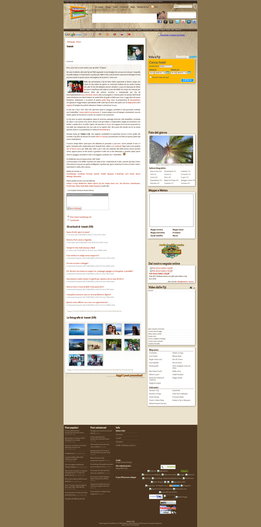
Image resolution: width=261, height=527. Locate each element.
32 (121, 311)
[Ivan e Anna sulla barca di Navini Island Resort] (113, 334)
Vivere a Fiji (178, 29)
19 (96, 311)
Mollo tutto (176, 371)
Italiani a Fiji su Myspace (181, 400)
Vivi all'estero (125, 183)
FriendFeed (119, 174)
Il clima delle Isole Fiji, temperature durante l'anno (74, 432)
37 (130, 370)
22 (102, 311)
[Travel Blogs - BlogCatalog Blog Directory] (167, 478)
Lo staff (118, 438)
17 (93, 311)
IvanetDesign (71, 174)
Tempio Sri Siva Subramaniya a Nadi (80, 248)
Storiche (153, 183)
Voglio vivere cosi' (112, 183)
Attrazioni (82, 29)
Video (172, 29)
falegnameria (132, 103)
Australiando (154, 363)
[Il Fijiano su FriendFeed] (194, 23)
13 (87, 311)
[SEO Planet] (178, 481)
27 (111, 311)
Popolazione (154, 180)
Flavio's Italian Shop (156, 400)
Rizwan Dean (177, 356)
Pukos (126, 468)
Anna (109, 124)
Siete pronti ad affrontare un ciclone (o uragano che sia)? (100, 485)
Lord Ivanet (129, 174)
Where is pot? (154, 374)
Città (152, 174)
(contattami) (74, 220)
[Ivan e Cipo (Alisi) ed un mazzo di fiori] (131, 350)
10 (82, 311)
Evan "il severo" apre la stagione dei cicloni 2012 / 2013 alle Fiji (75, 486)
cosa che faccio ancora (89, 95)
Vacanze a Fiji (154, 390)
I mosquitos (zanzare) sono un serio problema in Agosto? (88, 294)
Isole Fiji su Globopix (180, 394)
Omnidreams (135, 183)
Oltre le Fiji (145, 29)
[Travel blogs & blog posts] (174, 485)
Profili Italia (70, 186)
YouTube (89, 174)
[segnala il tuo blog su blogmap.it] (161, 488)
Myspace (110, 174)
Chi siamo (99, 7)
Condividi (124, 7)
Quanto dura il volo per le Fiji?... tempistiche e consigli (75, 439)
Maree (175, 235)
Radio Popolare (94, 186)
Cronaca (94, 29)
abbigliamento (182, 282)
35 (126, 370)
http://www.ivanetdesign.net (80, 217)
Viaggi (108, 7)
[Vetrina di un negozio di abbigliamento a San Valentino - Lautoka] (76, 365)
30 (117, 311)
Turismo (168, 29)
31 (119, 311)
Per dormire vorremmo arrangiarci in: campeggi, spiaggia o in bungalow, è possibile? (99, 271)
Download (126, 29)
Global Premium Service (157, 403)
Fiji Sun (101, 183)
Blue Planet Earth (155, 371)
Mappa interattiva (157, 232)
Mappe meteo (178, 229)
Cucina (99, 29)
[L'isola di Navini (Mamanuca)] (94, 334)
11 (84, 311)
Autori (78, 42)
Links (115, 7)
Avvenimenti (168, 171)
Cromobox (153, 353)
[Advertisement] (125, 18)
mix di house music (73, 149)
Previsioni (176, 232)
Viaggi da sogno (155, 383)
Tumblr (103, 174)
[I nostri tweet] (177, 23)
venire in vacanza (101, 137)
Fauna (152, 177)
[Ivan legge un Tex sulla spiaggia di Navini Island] (94, 350)
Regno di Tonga (169, 180)
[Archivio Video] (191, 287)
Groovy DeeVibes (86, 195)
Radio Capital (93, 183)
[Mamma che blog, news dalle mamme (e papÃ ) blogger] (174, 470)
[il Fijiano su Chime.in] (171, 23)
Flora (166, 177)
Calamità (88, 29)
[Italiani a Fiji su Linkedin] (189, 23)
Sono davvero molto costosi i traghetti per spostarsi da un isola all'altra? (95, 279)
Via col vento (177, 363)
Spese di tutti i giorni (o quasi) (78, 232)
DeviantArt (77, 176)
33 (122, 370)
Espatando (176, 390)
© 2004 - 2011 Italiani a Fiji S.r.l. (126, 445)
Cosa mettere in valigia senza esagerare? (82, 255)
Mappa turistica (156, 229)
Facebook (117, 146)
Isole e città (133, 29)
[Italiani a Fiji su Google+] (165, 23)
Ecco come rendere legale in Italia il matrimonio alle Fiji (100, 478)
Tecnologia (156, 29)
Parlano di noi (143, 7)
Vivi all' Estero (177, 359)
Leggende (139, 29)
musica (191, 282)
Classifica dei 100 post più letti (75, 499)
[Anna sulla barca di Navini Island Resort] (131, 334)
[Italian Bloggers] (157, 481)
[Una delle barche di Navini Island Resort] (76, 350)
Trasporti (162, 29)
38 (132, 370)
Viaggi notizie (177, 378)
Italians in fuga (72, 183)
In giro (183, 177)
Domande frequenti (118, 29)
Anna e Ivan (154, 171)
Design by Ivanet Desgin (124, 462)
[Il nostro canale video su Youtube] (183, 23)
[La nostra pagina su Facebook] (160, 23)
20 (98, 311)
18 (95, 311)
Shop (132, 7)
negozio (69, 105)
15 (90, 311)
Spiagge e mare (186, 180)
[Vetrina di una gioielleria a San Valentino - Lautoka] (94, 365)
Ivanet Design (154, 397)
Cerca (187, 80)
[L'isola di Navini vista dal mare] (76, 334)
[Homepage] (79, 20)
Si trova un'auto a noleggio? (77, 263)
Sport (151, 29)
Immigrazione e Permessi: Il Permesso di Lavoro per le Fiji (100, 452)
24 (106, 311)
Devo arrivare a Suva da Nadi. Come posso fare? (85, 287)
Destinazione (154, 66)
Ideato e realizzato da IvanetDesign (130, 525)
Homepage (71, 42)
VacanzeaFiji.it (135, 100)
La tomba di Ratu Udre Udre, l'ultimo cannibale (74, 458)
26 (110, 311)
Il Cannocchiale (178, 397)
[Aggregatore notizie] (162, 470)
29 (115, 311)
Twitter (96, 174)
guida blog (106, 100)
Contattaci (119, 442)
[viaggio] (181, 474)
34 (124, 370)
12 (85, 311)
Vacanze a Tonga (155, 394)
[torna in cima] (66, 376)
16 (92, 311)
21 (100, 311)
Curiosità (109, 29)
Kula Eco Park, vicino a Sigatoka (78, 240)
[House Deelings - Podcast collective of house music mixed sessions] (74, 208)
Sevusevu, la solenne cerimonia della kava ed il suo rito (75, 446)
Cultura (104, 29)
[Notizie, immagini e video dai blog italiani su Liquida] (169, 496)
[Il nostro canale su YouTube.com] (194, 287)
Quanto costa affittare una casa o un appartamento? (87, 302)
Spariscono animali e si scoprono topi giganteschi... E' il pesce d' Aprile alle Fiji (76, 473)
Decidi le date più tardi (160, 77)
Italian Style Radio (82, 186)
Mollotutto (83, 183)
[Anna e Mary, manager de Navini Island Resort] (113, 350)
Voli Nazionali (69, 453)
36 (128, 370)
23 (104, 311)
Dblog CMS (119, 468)
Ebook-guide (153, 366)
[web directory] (168, 502)
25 (108, 311)
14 (88, 311)
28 (113, 311)
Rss (156, 7)
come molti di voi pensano (89, 112)
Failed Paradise (177, 374)
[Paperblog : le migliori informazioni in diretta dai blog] (156, 496)
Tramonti (167, 183)
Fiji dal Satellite (156, 235)
